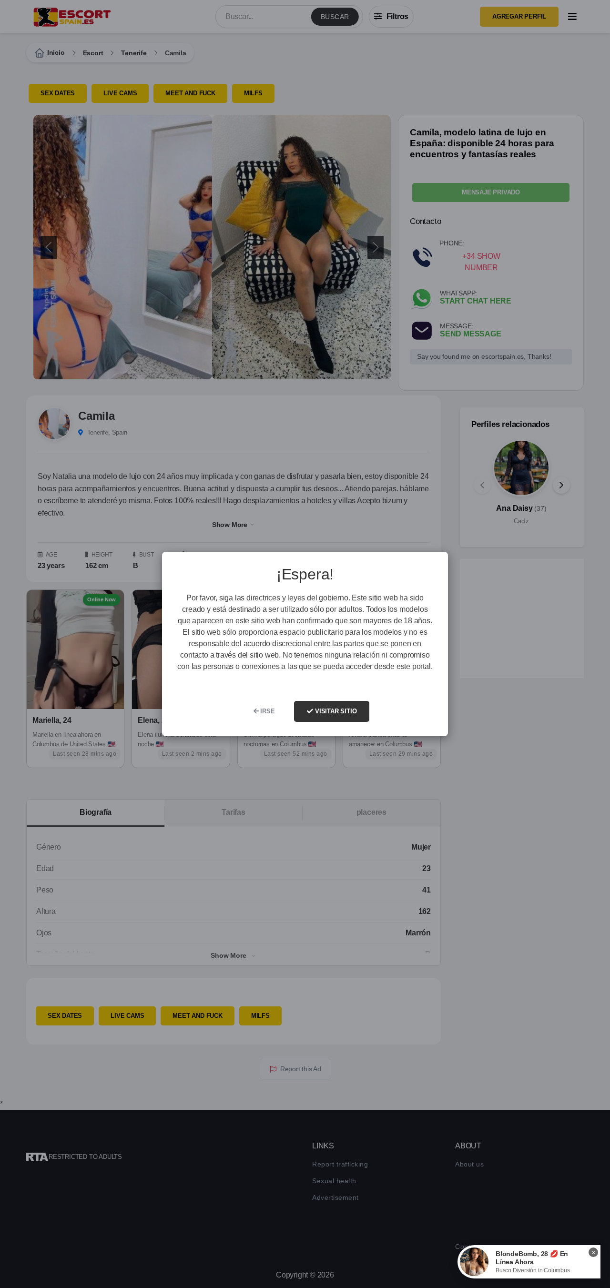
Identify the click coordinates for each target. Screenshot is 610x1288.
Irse (266, 711)
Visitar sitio (334, 711)
